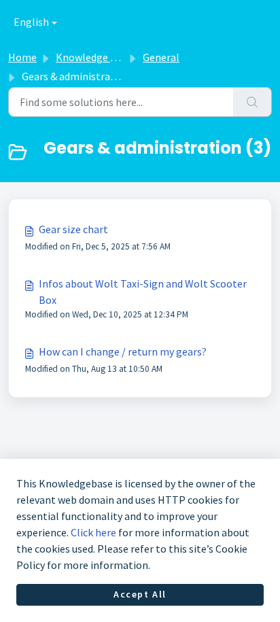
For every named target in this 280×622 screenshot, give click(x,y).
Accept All (140, 594)
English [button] (31, 22)
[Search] (252, 102)
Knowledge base (94, 57)
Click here (93, 532)
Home (22, 57)
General (161, 57)
